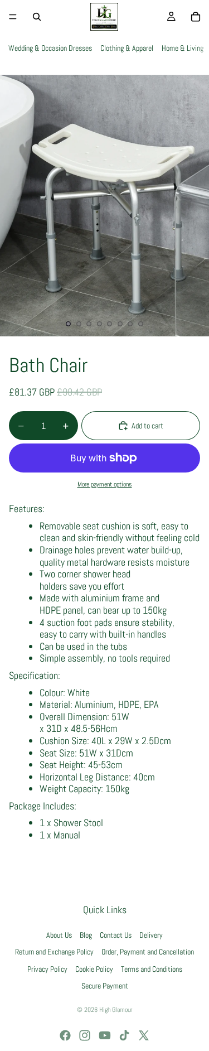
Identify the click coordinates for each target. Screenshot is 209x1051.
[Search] (37, 16)
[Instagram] (84, 1035)
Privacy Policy (47, 969)
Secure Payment (104, 986)
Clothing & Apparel (126, 48)
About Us (59, 935)
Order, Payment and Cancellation (147, 952)
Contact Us (116, 935)
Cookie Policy (94, 969)
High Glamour (115, 1009)
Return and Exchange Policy (54, 952)
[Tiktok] (124, 1035)
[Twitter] (143, 1035)
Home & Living (182, 48)
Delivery (151, 935)
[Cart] (195, 16)
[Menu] (13, 17)
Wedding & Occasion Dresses (50, 48)
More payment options (104, 484)
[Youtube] (104, 1035)
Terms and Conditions (151, 969)
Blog (86, 935)
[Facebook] (65, 1035)
